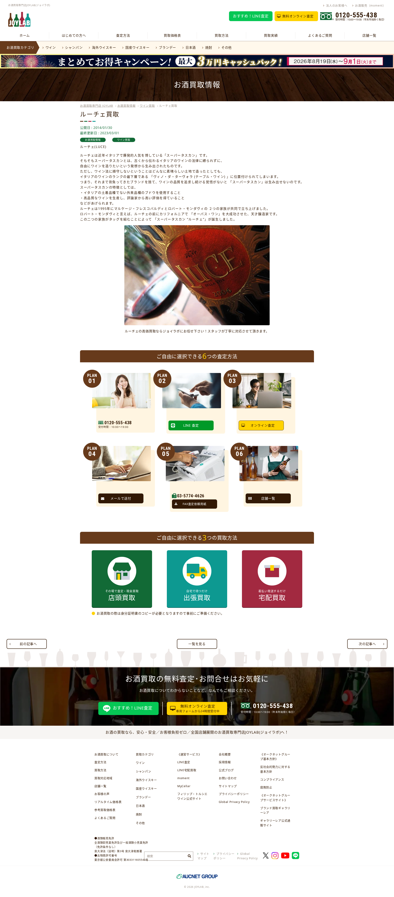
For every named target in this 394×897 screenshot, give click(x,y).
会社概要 (225, 754)
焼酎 (208, 47)
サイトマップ (228, 786)
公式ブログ (226, 770)
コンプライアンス (272, 779)
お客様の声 (102, 794)
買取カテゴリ (145, 754)
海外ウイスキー (104, 47)
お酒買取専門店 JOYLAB (96, 106)
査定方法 (123, 35)
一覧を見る (197, 644)
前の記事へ (28, 644)
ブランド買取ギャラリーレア (275, 810)
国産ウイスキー (137, 47)
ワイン (51, 47)
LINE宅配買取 (186, 770)
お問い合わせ (228, 778)
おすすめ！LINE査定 (251, 16)
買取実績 (271, 35)
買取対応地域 (103, 778)
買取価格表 (172, 35)
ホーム (24, 35)
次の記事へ (367, 644)
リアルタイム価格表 (107, 802)
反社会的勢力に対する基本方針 (275, 769)
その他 (226, 47)
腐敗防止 (266, 787)
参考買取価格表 (105, 810)
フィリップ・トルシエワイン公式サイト (192, 796)
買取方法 (221, 35)
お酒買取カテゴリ (20, 47)
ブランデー (167, 47)
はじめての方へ (74, 35)
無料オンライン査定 (297, 16)
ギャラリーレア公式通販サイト (275, 823)
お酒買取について (106, 754)
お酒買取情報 (126, 106)
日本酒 (191, 47)
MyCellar (184, 786)
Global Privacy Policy (234, 802)
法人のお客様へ (336, 5)
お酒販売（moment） (370, 5)
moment (183, 778)
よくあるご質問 (320, 35)
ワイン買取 (147, 106)
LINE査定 (183, 762)
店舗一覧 (369, 35)
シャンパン (73, 47)
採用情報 (225, 762)
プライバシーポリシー (234, 794)
